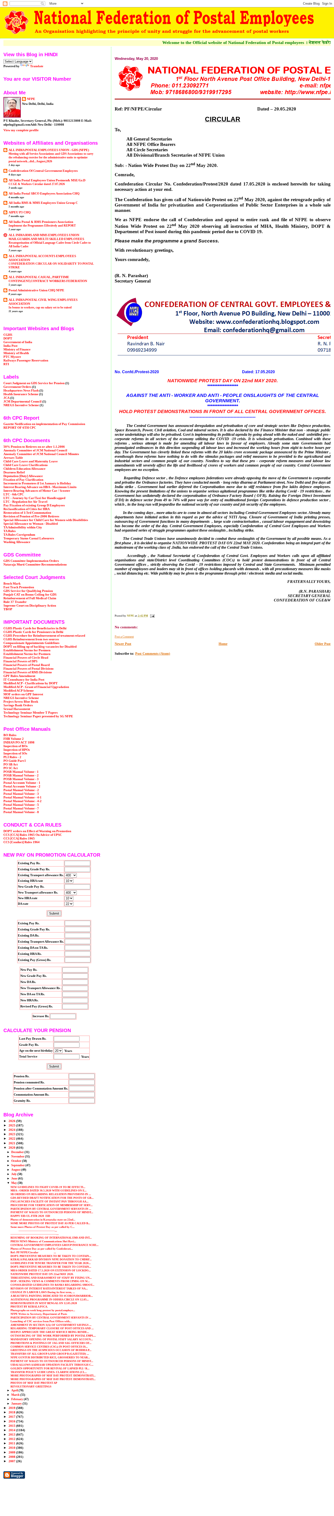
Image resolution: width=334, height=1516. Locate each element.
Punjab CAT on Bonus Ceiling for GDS (29, 594)
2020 (12, 1147)
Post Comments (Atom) (152, 653)
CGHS (7, 335)
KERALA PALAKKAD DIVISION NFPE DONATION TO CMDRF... (51, 1259)
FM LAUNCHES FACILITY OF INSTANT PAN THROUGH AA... (50, 1201)
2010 (12, 1448)
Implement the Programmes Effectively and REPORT (42, 225)
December (17, 1152)
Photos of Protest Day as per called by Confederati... (42, 1248)
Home (223, 644)
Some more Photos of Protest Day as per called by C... (43, 1226)
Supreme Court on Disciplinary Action (29, 605)
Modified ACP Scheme (18, 690)
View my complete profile (21, 130)
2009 (12, 1452)
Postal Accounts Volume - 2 (21, 786)
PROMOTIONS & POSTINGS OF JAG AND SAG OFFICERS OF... (51, 1342)
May (14, 1183)
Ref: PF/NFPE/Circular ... (33, 1252)
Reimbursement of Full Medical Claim (29, 598)
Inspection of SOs (15, 753)
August (16, 1169)
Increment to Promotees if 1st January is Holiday (37, 483)
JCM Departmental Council (22, 401)
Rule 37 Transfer (15, 602)
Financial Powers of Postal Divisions (28, 668)
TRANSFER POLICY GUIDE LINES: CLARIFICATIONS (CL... (49, 1372)
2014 (12, 1430)
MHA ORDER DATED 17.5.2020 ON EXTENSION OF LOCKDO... (51, 1270)
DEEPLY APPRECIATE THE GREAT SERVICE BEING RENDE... (50, 1332)
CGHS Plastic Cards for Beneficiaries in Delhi (35, 628)
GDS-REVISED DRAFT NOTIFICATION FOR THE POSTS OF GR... (52, 1197)
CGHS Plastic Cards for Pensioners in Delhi (33, 632)
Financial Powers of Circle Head (25, 657)
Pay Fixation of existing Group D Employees (34, 505)
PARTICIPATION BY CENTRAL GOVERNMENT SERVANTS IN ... (51, 1208)
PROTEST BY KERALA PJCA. (29, 1306)
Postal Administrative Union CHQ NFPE (36, 290)
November (18, 1156)
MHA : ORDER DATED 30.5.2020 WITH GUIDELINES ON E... (49, 1190)
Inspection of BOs (15, 746)
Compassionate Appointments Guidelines (31, 643)
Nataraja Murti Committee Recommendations (35, 564)
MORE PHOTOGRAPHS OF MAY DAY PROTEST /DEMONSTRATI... (53, 1375)
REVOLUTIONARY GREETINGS (31, 1386)
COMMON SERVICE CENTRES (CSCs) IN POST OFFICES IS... (49, 1346)
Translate (36, 66)
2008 (12, 1457)
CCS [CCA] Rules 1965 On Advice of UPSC (32, 835)
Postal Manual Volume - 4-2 (22, 801)
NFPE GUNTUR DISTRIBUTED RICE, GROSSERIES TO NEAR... (50, 1357)
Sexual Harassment (16, 709)
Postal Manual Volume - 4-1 (22, 797)
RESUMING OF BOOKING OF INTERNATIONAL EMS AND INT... (51, 1237)
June (14, 1178)
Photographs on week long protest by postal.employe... (43, 1310)
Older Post (323, 644)
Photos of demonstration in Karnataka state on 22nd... (43, 1219)
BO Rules (9, 735)
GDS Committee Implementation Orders (31, 561)
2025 (12, 1125)
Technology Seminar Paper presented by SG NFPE (38, 716)
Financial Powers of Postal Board (26, 665)
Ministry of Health (16, 353)
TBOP (7, 609)
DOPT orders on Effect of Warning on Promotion (37, 831)
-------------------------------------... (34, 1230)
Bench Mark (12, 583)
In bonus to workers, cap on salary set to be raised (40, 307)
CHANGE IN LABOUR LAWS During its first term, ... (43, 1292)
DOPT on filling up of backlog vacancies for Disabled (40, 646)
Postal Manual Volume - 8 (21, 812)
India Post (10, 346)
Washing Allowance (16, 542)
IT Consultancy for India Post (23, 679)
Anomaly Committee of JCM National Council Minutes (41, 454)
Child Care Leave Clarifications (25, 465)
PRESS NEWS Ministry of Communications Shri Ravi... (43, 1241)
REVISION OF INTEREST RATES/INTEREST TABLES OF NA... (49, 1288)
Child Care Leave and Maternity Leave (30, 461)
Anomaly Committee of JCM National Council (35, 450)
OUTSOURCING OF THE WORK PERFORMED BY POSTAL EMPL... (53, 1335)
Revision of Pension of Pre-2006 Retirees (31, 516)
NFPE (31, 99)
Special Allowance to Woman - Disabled (30, 523)
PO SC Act (10, 768)
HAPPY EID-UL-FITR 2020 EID (30, 1215)
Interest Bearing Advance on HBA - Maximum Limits (40, 487)
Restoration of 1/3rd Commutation (27, 512)
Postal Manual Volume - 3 (21, 794)
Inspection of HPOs (16, 750)
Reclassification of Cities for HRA (26, 509)
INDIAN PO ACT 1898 (18, 742)
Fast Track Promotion (18, 587)
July (14, 1174)
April (15, 1390)
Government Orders (17, 387)
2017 (12, 1416)
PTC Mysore (12, 357)
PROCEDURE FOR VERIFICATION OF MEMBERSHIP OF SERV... (52, 1205)
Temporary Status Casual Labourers (28, 538)
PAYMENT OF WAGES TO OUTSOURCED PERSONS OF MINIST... (52, 1212)
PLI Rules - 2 (12, 757)
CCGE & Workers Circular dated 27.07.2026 (37, 184)
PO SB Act (10, 764)
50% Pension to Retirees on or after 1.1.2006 (34, 446)
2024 (12, 1130)
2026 (12, 1121)
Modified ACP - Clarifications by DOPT (30, 683)
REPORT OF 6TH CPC (19, 427)
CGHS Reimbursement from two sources (31, 639)
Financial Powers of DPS (20, 661)
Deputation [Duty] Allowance (23, 476)
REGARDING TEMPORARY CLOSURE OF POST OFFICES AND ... (52, 1328)
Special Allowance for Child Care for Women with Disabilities (45, 520)
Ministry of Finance (17, 349)
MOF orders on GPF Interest (23, 694)
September (18, 1165)
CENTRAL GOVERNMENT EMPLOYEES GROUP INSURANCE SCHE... (55, 1244)
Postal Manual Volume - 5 (21, 805)
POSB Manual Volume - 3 (21, 779)
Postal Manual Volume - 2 (21, 790)
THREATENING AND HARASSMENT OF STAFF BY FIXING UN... (51, 1277)
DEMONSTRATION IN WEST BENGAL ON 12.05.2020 (44, 1303)
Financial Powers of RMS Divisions (27, 672)
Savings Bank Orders (18, 705)
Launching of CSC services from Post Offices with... (41, 1321)
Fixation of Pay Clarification (23, 479)
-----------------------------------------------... (35, 1233)
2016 (12, 1421)
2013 (12, 1434)
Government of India (17, 342)
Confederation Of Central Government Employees (43, 171)
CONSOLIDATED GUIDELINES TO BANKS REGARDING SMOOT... (52, 1284)
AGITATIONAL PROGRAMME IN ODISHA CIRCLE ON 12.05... (50, 1299)
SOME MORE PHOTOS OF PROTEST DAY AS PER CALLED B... (50, 1223)
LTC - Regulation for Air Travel (25, 501)
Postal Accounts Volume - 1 (21, 783)
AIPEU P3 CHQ (20, 212)
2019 (12, 1408)
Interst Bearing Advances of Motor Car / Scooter (36, 490)
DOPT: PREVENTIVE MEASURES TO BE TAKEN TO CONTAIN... (51, 1255)
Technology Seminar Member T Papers (30, 712)
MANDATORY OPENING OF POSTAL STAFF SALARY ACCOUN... (52, 1339)
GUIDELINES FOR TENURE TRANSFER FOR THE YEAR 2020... (51, 1263)
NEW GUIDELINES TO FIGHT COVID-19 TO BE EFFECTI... (48, 1187)
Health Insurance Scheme (20, 394)
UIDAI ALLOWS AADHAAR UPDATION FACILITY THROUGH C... (52, 1364)
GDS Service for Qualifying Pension (28, 591)
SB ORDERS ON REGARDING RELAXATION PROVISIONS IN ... (51, 1194)
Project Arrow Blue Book (20, 701)
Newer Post (123, 644)
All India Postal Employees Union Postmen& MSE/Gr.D (47, 180)
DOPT (7, 338)
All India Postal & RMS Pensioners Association (41, 222)
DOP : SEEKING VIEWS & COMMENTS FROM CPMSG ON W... (50, 1281)
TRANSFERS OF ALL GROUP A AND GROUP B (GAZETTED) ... (50, 1353)
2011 (12, 1443)
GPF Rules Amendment (19, 676)
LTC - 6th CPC (13, 494)
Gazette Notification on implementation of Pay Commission (44, 424)
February (17, 1399)
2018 (12, 1412)
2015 (12, 1426)
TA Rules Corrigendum (19, 534)
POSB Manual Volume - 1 (21, 772)
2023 (12, 1134)
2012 (12, 1439)
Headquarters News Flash (21, 390)
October (16, 1161)
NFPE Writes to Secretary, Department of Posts (39, 1313)
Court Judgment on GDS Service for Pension (34, 383)
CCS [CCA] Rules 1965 (19, 838)
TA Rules (9, 531)
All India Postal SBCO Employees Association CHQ (44, 193)
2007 (12, 1461)
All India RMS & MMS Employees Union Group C (43, 203)
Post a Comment (124, 636)
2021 (12, 1143)
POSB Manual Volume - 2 (21, 775)
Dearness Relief (14, 472)
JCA (6, 398)
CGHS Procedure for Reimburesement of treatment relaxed (44, 635)
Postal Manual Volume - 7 (21, 808)
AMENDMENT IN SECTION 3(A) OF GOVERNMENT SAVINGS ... (51, 1324)
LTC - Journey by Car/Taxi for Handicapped (34, 498)
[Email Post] (152, 615)
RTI (6, 364)
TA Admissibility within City (22, 527)
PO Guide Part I (14, 761)
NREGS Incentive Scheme (21, 405)
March (15, 1394)
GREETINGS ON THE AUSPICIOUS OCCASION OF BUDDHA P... (51, 1350)
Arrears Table (13, 457)
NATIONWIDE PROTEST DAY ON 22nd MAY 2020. (42, 1274)
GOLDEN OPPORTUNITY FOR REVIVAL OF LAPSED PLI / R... (50, 1368)
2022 (12, 1138)
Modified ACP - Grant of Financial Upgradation (36, 687)
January (16, 1403)
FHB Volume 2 (13, 739)
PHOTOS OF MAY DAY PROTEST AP (34, 1382)
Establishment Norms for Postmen (26, 650)
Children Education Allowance (24, 468)
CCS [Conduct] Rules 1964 (21, 842)
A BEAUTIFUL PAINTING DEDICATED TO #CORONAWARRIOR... (52, 1295)
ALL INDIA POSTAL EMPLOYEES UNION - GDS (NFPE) (49, 150)
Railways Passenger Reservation (25, 360)
